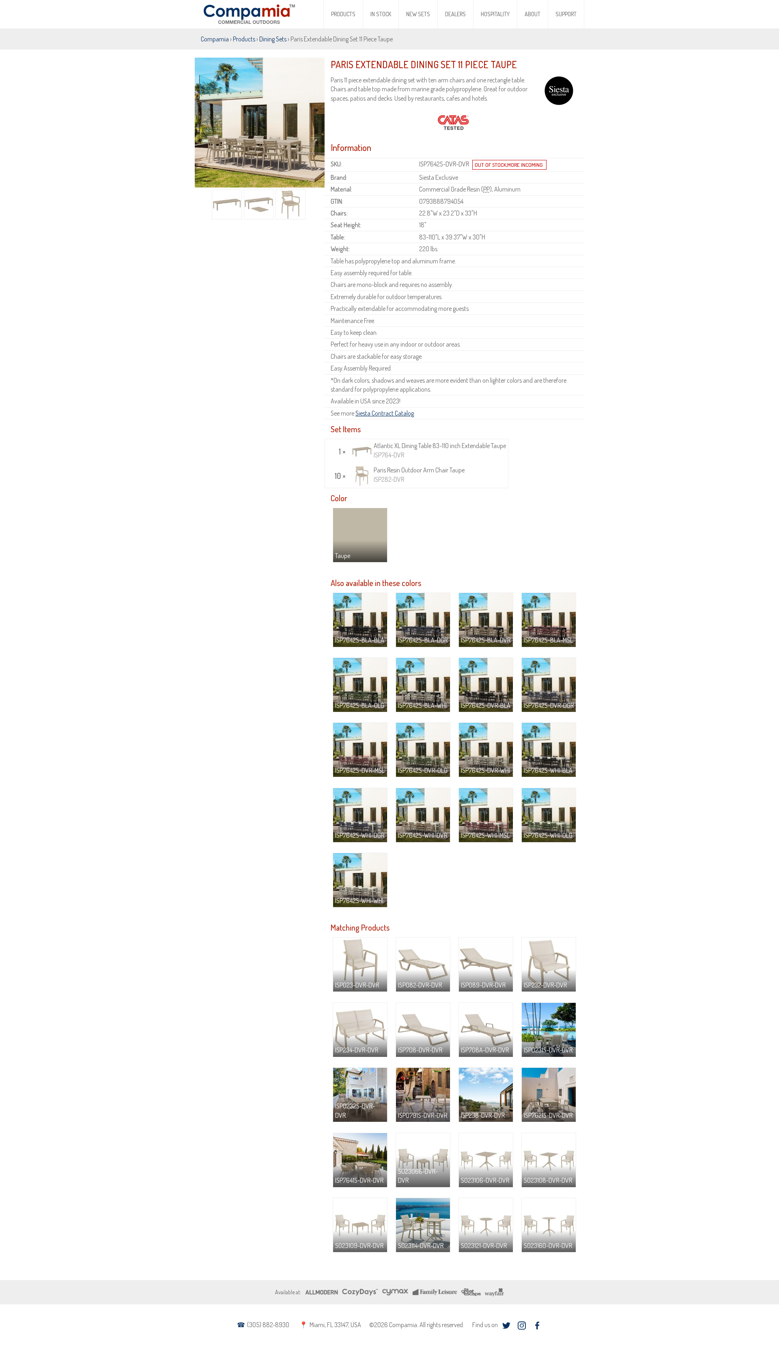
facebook (537, 1326)
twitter (506, 1326)
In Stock (380, 14)
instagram (521, 1326)
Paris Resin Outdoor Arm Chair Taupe (419, 474)
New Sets (418, 14)
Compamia (215, 39)
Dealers (455, 14)
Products (343, 14)
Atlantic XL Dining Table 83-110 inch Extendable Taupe (440, 450)
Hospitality (495, 14)
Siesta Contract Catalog (384, 413)
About (532, 14)
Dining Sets (272, 39)
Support (566, 14)
